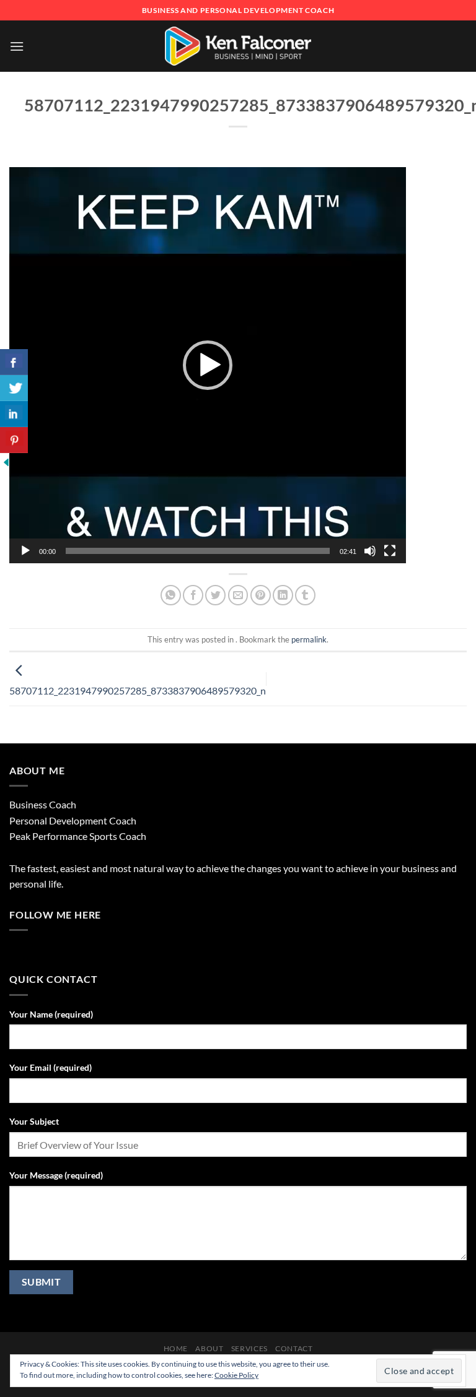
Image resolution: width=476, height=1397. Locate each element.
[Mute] (370, 551)
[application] (207, 365)
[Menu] (16, 46)
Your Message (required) (56, 1175)
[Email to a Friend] (238, 595)
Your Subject (34, 1121)
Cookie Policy (236, 1375)
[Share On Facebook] (14, 362)
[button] (207, 365)
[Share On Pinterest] (14, 440)
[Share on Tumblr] (305, 595)
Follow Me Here (55, 914)
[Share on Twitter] (215, 595)
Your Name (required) (51, 1014)
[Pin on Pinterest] (260, 595)
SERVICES (249, 1348)
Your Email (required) (50, 1067)
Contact (293, 1348)
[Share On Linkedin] (14, 414)
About (209, 1348)
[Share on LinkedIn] (283, 595)
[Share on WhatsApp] (171, 595)
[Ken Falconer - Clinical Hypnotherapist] (238, 46)
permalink (309, 639)
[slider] (198, 551)
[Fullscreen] (390, 551)
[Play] (25, 551)
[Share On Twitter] (14, 388)
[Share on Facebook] (193, 595)
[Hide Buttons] (6, 461)
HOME (176, 1348)
